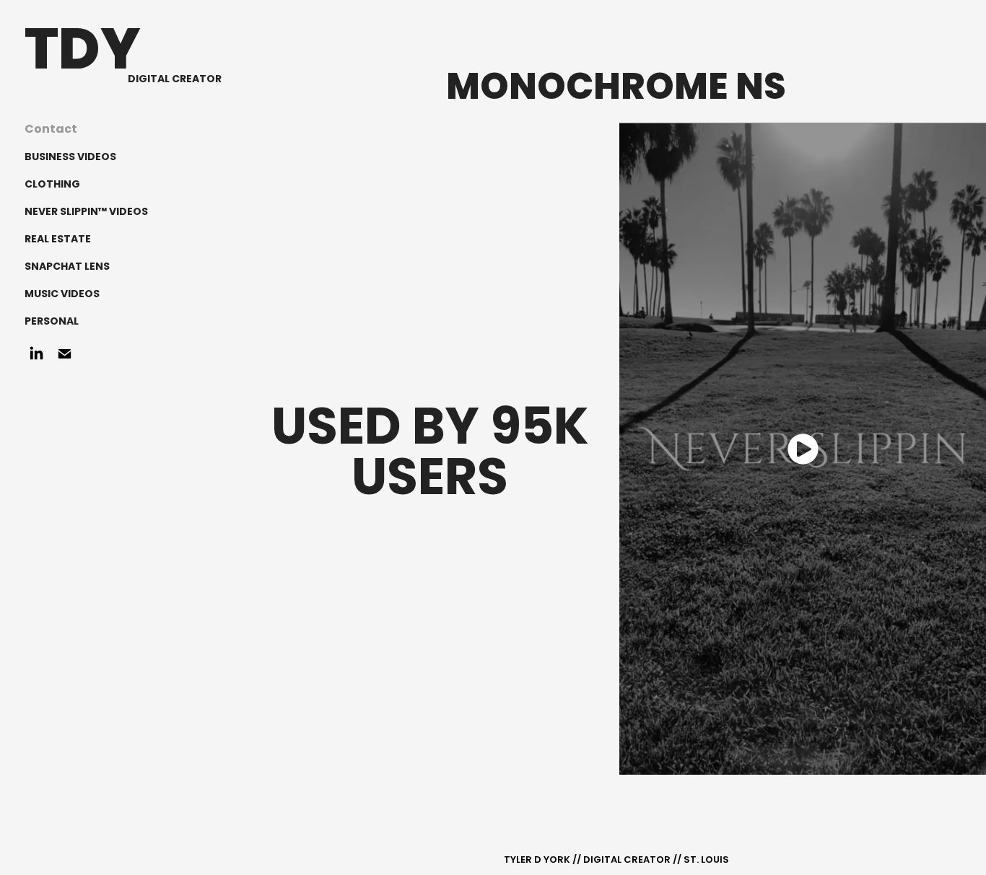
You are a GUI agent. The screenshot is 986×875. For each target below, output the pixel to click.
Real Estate (58, 239)
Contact (51, 130)
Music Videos (62, 294)
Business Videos (70, 157)
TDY (83, 54)
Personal (52, 321)
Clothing (52, 184)
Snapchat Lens (67, 267)
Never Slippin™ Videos (86, 212)
